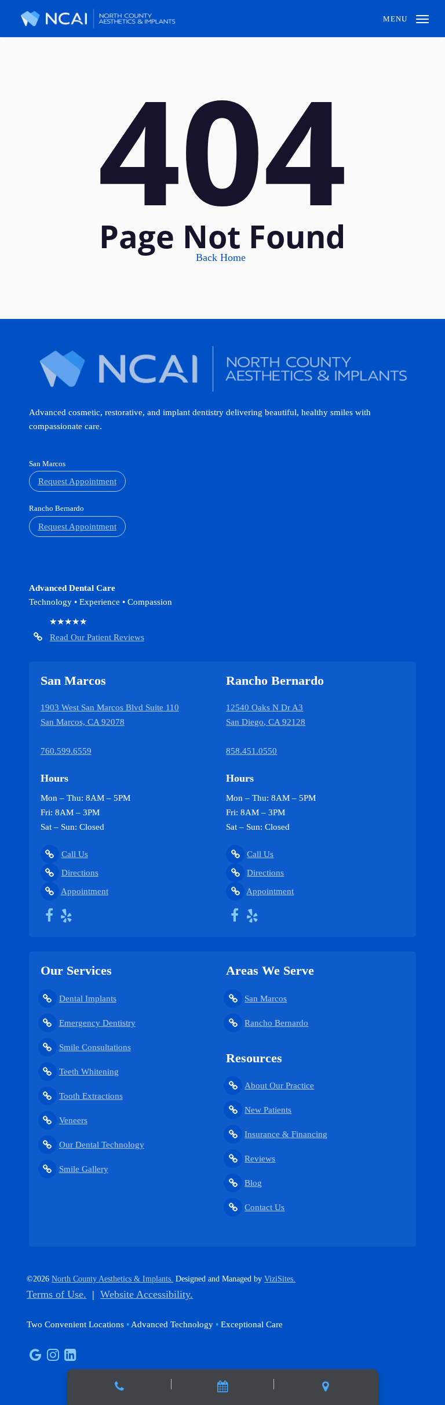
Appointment (84, 891)
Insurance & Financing (286, 1134)
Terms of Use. (56, 1294)
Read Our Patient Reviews (97, 637)
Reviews (260, 1158)
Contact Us (264, 1207)
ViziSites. (280, 1279)
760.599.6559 (66, 751)
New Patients (268, 1109)
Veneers (73, 1120)
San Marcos (266, 998)
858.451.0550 (251, 751)
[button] (406, 17)
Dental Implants (87, 998)
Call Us (74, 854)
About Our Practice (279, 1085)
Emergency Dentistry (97, 1023)
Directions (80, 872)
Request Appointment (77, 481)
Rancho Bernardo (276, 1023)
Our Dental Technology (101, 1144)
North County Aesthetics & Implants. (112, 1279)
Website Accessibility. (146, 1294)
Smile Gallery (83, 1169)
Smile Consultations (95, 1047)
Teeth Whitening (89, 1071)
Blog (253, 1183)
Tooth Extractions (91, 1096)
